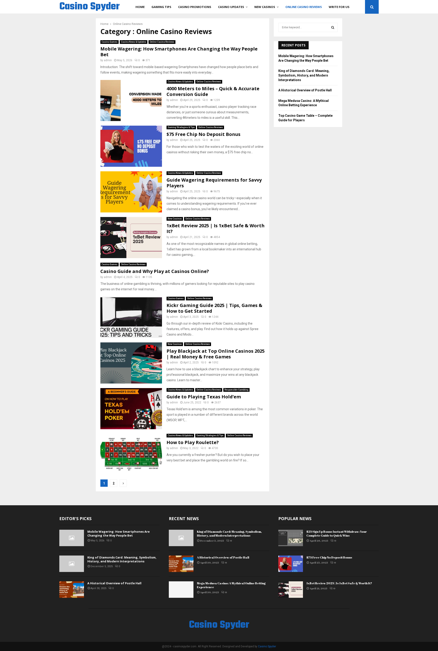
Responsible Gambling (236, 390)
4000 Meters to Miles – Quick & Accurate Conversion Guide (213, 91)
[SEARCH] (333, 27)
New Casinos (264, 7)
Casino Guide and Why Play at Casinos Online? (154, 271)
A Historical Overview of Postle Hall (305, 90)
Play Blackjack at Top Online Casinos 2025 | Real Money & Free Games (216, 354)
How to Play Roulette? (193, 442)
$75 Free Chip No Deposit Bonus (203, 134)
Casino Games (109, 42)
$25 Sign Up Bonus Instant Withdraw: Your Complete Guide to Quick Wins (336, 533)
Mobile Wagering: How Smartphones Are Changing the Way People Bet (179, 52)
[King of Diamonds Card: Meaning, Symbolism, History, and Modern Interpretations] (71, 564)
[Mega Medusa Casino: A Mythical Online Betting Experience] (181, 589)
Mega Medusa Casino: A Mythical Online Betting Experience (231, 585)
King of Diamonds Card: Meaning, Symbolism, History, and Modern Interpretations (303, 75)
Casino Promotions (194, 7)
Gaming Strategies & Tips (181, 127)
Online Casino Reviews (303, 7)
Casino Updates (231, 7)
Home (140, 7)
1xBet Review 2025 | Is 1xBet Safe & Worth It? (216, 228)
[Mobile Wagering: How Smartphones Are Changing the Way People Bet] (71, 538)
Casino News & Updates (133, 42)
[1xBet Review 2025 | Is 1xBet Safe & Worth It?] (290, 589)
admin (108, 60)
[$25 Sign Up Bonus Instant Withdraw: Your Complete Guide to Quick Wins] (290, 538)
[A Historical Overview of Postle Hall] (71, 589)
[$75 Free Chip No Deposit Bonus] (290, 564)
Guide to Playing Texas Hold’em (204, 397)
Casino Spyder (89, 7)
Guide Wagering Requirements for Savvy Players (214, 183)
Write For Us (339, 7)
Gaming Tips (161, 7)
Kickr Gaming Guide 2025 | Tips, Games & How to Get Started (214, 308)
